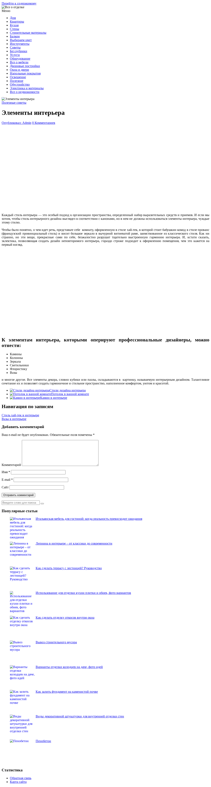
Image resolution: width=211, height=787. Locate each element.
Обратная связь (20, 778)
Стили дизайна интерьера (67, 390)
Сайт (5, 487)
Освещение (18, 77)
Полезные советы (14, 102)
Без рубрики (18, 51)
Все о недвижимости (24, 92)
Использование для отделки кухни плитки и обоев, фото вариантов (83, 593)
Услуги (15, 55)
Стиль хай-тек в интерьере (20, 415)
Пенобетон (43, 741)
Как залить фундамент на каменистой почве (67, 691)
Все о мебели (19, 62)
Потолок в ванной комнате (70, 394)
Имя (6, 472)
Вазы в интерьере (14, 419)
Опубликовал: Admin (16, 123)
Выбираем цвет (21, 40)
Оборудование (20, 58)
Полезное (16, 81)
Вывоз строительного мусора (56, 642)
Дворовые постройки (25, 66)
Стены (14, 29)
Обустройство (20, 84)
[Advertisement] (105, 168)
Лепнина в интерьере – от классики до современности (74, 543)
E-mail (7, 479)
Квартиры (17, 21)
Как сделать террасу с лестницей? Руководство (69, 568)
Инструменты (19, 43)
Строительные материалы (28, 32)
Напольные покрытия (25, 73)
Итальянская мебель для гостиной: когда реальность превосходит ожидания (89, 518)
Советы (15, 47)
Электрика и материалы (27, 88)
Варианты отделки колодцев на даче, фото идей (69, 667)
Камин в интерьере (53, 397)
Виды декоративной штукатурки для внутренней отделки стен (80, 716)
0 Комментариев (43, 123)
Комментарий (11, 465)
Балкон (15, 36)
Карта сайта (18, 782)
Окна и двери (19, 69)
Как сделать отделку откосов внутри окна (65, 617)
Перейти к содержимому (19, 3)
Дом (13, 18)
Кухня (14, 25)
